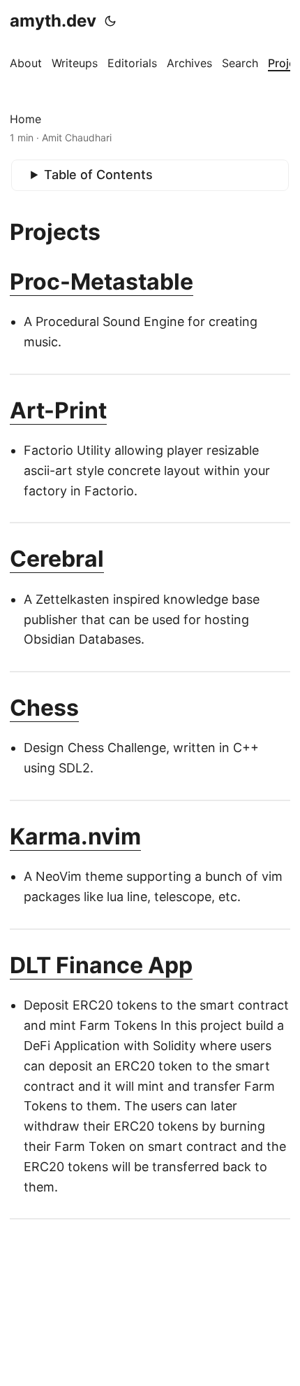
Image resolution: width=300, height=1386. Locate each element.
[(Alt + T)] (110, 21)
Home (25, 119)
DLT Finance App (101, 965)
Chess (44, 707)
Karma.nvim (75, 836)
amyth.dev (53, 20)
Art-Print (58, 410)
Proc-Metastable (101, 281)
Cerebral (57, 558)
